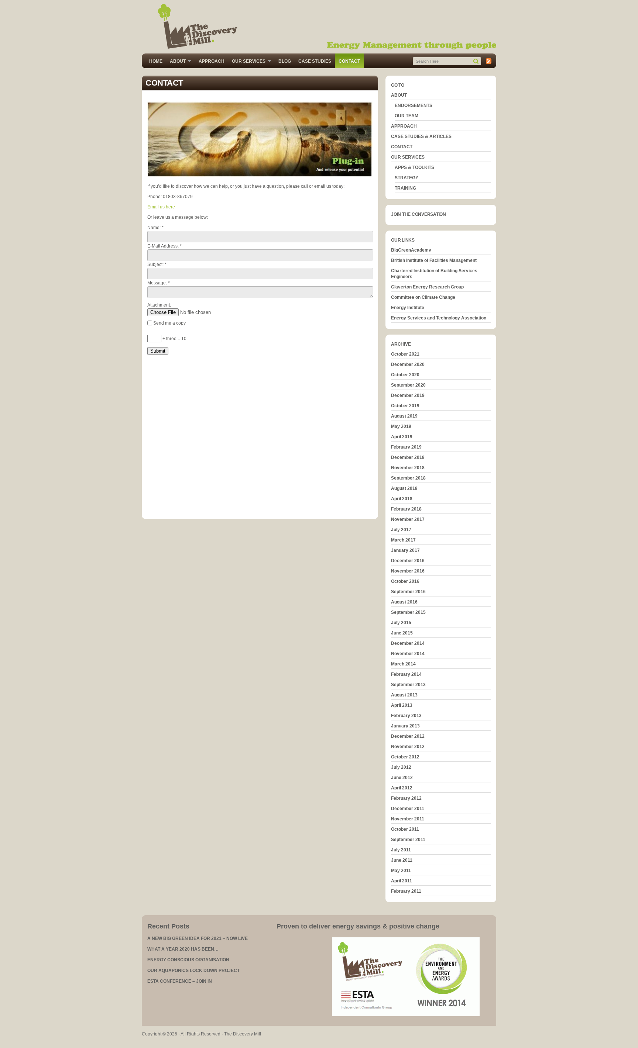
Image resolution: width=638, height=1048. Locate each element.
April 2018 (401, 498)
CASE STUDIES (314, 61)
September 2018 (408, 478)
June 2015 (402, 633)
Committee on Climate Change (423, 297)
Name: (155, 227)
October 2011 (405, 829)
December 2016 (408, 560)
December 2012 (408, 736)
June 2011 (401, 860)
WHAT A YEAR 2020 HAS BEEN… (183, 949)
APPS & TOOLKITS (414, 167)
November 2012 (408, 746)
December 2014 (408, 643)
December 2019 (408, 395)
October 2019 (405, 405)
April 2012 (401, 788)
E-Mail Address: (164, 246)
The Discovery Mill (319, 26)
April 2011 (401, 880)
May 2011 (401, 870)
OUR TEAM (406, 115)
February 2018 (406, 509)
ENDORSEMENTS (413, 105)
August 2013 (404, 695)
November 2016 (408, 571)
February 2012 (406, 798)
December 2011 (407, 808)
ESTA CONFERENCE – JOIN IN (179, 981)
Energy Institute (407, 307)
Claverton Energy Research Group (427, 287)
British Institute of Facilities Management (434, 260)
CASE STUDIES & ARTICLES (421, 136)
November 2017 (408, 519)
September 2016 (408, 591)
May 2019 (401, 426)
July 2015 (401, 622)
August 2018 (404, 488)
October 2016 (405, 581)
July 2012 (401, 767)
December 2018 (408, 457)
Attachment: (159, 305)
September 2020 (408, 385)
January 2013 (405, 726)
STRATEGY (406, 177)
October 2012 (405, 757)
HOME (155, 61)
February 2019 (406, 447)
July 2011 (401, 849)
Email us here (161, 207)
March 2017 (403, 540)
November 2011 (407, 819)
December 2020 (408, 364)
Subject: (157, 264)
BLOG (284, 61)
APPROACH (211, 61)
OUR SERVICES (246, 62)
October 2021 (405, 354)
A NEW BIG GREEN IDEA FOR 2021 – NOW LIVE (197, 938)
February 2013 (406, 715)
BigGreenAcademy (411, 250)
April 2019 (401, 436)
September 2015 (408, 612)
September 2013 (408, 684)
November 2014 (408, 653)
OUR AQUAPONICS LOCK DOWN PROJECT (193, 970)
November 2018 (408, 467)
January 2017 (405, 550)
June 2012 (402, 777)
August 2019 (404, 416)
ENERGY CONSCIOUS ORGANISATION (188, 959)
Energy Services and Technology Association (438, 318)
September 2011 (408, 839)
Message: (158, 283)
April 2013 (401, 705)
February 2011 (406, 891)
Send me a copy (169, 323)
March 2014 (403, 664)
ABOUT (176, 62)
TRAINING (405, 188)
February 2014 (406, 674)
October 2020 (405, 374)
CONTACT (349, 61)
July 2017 (401, 529)
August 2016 (404, 602)
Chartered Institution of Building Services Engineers (434, 273)
